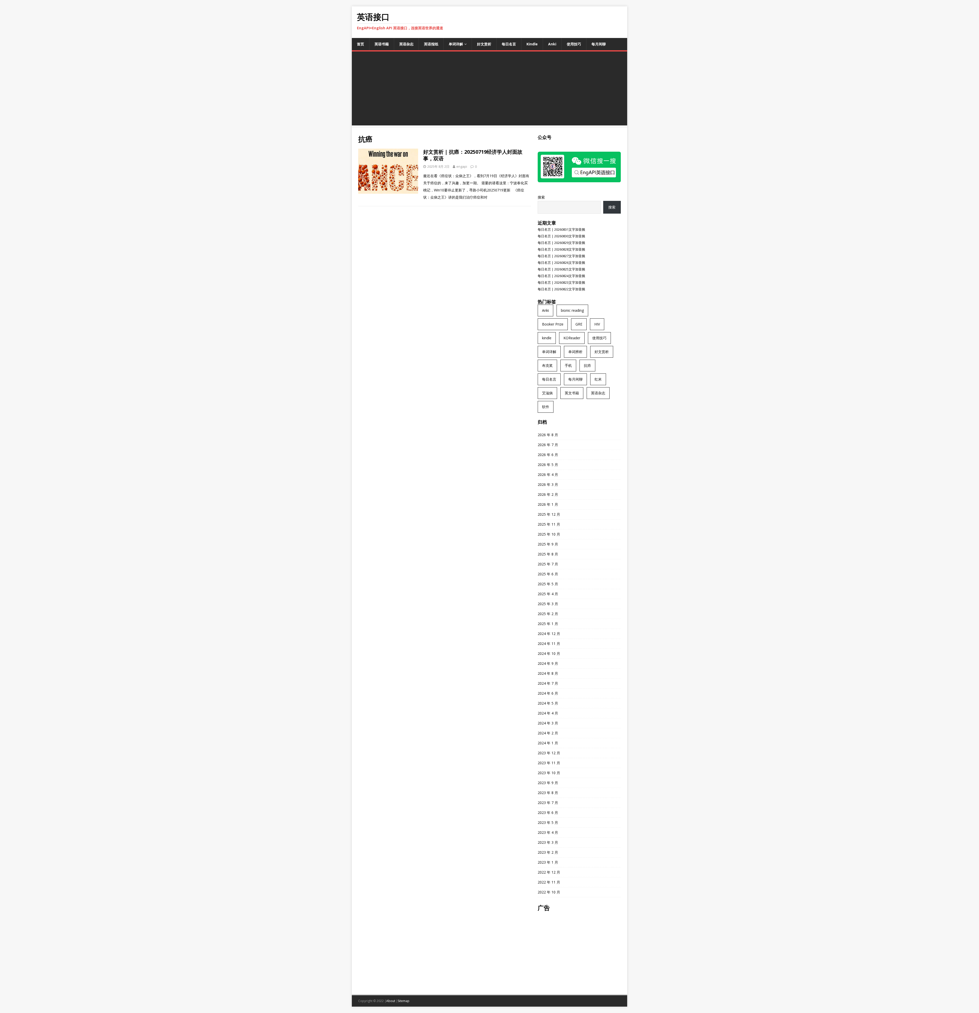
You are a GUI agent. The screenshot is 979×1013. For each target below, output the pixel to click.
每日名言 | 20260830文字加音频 (561, 236)
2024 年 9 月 (548, 663)
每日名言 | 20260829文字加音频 (561, 242)
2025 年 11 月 (549, 524)
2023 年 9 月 (548, 782)
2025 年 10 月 (549, 534)
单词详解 (456, 44)
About (390, 1001)
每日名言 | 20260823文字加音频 (561, 282)
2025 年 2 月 (548, 613)
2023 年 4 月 (548, 832)
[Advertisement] (489, 89)
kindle (546, 337)
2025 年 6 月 (548, 574)
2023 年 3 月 (548, 842)
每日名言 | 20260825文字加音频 (561, 269)
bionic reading (572, 310)
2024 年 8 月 (548, 673)
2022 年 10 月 (549, 892)
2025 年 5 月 (548, 583)
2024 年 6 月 (548, 693)
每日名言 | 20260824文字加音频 (561, 276)
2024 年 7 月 (548, 683)
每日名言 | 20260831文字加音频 (561, 229)
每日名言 (509, 44)
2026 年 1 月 (548, 504)
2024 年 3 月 (548, 723)
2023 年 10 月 (549, 772)
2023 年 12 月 (549, 752)
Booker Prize (552, 324)
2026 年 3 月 (548, 484)
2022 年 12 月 (549, 872)
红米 (598, 379)
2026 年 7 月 (548, 444)
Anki (552, 44)
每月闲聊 (598, 44)
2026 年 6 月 (548, 454)
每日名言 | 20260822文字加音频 (561, 289)
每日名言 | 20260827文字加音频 (561, 256)
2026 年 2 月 (548, 494)
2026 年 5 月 (548, 464)
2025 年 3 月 (548, 603)
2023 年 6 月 (548, 812)
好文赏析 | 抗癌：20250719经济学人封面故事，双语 (472, 155)
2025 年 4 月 (548, 593)
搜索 (541, 197)
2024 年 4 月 (548, 713)
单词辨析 (575, 351)
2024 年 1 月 (548, 743)
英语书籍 (382, 44)
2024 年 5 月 (548, 703)
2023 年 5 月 (548, 822)
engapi (461, 166)
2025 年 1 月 (548, 623)
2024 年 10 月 (549, 653)
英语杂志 (406, 44)
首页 (360, 44)
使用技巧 (574, 44)
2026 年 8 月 (548, 434)
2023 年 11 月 (549, 762)
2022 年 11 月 (549, 882)
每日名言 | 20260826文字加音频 (561, 262)
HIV (597, 324)
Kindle (532, 44)
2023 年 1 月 (548, 862)
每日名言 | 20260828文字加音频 (561, 249)
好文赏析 (484, 44)
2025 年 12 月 (549, 514)
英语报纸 (431, 44)
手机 (568, 365)
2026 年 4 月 (548, 474)
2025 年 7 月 (548, 564)
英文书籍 (572, 393)
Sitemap (403, 1001)
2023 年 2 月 (548, 852)
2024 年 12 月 (549, 633)
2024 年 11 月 (549, 643)
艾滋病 (547, 393)
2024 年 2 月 (548, 733)
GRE (578, 324)
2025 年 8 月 (548, 554)
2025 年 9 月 (548, 544)
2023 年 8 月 (548, 792)
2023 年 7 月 (548, 802)
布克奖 (547, 365)
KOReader (571, 337)
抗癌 (587, 365)
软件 (545, 406)
